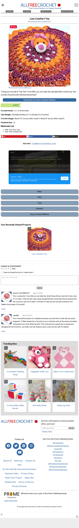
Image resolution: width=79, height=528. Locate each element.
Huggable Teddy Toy (39, 371)
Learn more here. (11, 501)
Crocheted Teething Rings (15, 373)
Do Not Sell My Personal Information (19, 469)
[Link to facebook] (8, 446)
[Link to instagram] (31, 446)
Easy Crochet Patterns (39, 214)
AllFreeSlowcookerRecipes (58, 464)
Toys (39, 203)
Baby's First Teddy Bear (63, 371)
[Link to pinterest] (23, 446)
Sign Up (71, 428)
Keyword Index (11, 473)
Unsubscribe (10, 482)
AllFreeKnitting (58, 443)
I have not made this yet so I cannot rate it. (18, 272)
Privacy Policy (27, 473)
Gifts (39, 197)
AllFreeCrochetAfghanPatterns (58, 446)
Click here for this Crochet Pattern (39, 100)
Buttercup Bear (63, 405)
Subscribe (29, 478)
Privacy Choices (19, 486)
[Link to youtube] (20, 452)
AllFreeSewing (58, 452)
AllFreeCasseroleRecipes (58, 470)
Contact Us (30, 461)
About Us (7, 461)
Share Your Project (13, 478)
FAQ (19, 465)
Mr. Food (58, 461)
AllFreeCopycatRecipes (58, 467)
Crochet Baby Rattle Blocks (15, 407)
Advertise (18, 461)
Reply (3, 309)
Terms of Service (26, 482)
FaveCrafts (58, 449)
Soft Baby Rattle (39, 405)
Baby (39, 191)
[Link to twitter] (16, 446)
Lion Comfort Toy (39, 254)
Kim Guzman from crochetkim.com (40, 21)
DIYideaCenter (58, 455)
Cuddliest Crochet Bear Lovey (44, 144)
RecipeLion (58, 458)
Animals (39, 208)
